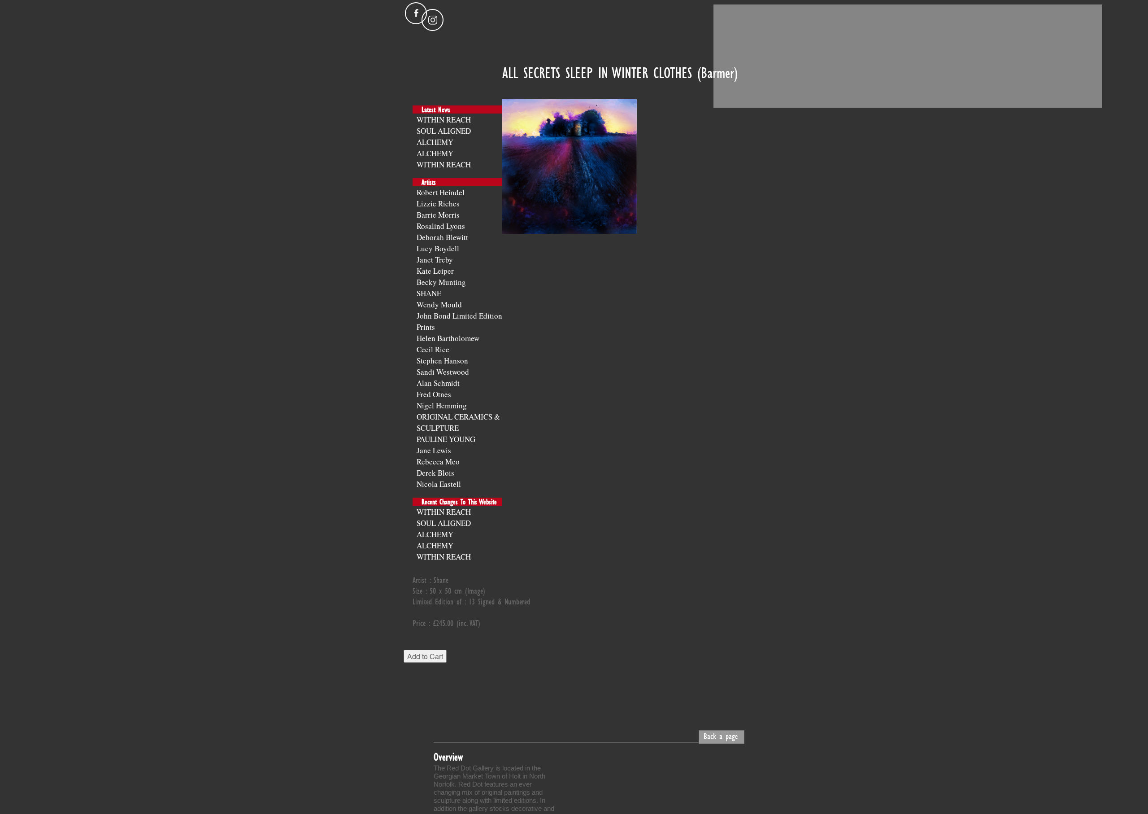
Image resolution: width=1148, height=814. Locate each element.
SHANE (429, 293)
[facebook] (416, 13)
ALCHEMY (435, 142)
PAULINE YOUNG (446, 439)
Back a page (721, 736)
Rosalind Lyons (441, 226)
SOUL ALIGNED (444, 131)
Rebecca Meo (438, 461)
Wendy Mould (439, 304)
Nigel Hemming (442, 405)
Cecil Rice (433, 349)
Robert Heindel (441, 192)
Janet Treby (435, 259)
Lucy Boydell (438, 248)
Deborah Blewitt (442, 237)
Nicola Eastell (439, 484)
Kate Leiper (435, 271)
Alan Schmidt (438, 383)
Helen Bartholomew (448, 338)
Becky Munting (441, 282)
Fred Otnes (434, 394)
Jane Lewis (434, 450)
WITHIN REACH (444, 119)
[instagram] (433, 20)
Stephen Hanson (442, 360)
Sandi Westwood (443, 372)
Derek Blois (435, 473)
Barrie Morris (438, 215)
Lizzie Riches (438, 203)
